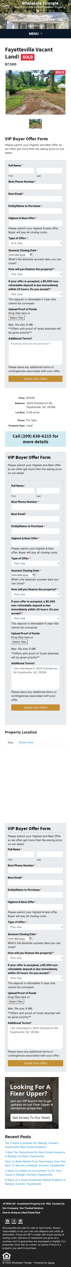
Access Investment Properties (31, 19)
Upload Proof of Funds (22, 309)
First (10, 176)
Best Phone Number (22, 181)
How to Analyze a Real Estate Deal (21, 1212)
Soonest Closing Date (23, 250)
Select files (16, 317)
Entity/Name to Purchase (25, 206)
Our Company (10, 1208)
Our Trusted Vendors (31, 1208)
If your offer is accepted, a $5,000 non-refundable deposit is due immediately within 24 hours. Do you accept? (33, 285)
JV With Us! (35, 25)
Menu (34, 34)
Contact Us (58, 1203)
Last (39, 176)
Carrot (51, 1262)
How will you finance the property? (31, 269)
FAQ (60, 19)
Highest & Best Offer (22, 218)
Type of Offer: (18, 238)
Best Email (16, 193)
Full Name (15, 165)
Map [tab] (10, 742)
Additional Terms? (20, 338)
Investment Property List (31, 1203)
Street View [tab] (26, 742)
